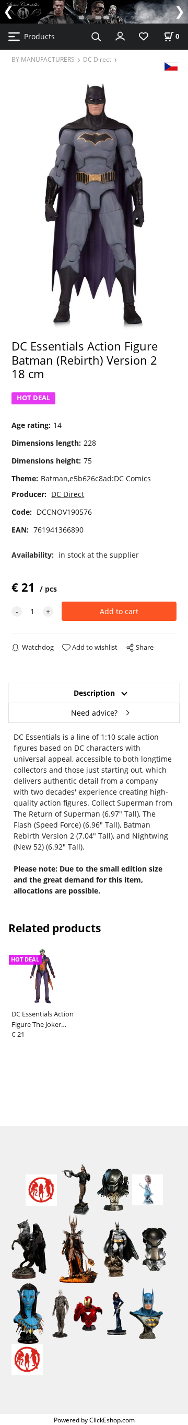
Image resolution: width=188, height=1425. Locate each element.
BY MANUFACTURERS (43, 59)
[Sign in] (120, 35)
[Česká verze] (171, 66)
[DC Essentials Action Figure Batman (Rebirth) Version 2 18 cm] (93, 204)
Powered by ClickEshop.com (94, 1420)
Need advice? (94, 713)
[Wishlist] (143, 36)
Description (94, 693)
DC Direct (97, 59)
